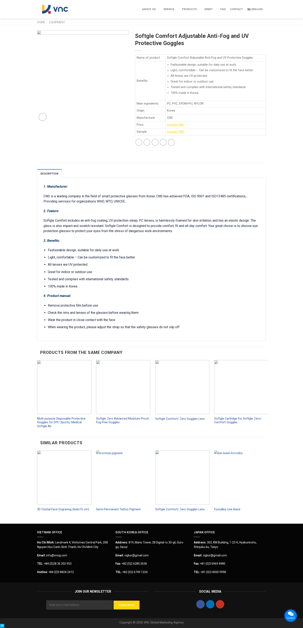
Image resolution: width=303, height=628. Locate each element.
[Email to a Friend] (155, 142)
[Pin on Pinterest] (163, 142)
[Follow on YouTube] (220, 604)
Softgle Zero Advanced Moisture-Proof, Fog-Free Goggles (122, 420)
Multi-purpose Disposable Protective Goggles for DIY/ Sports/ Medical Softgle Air (61, 422)
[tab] (49, 173)
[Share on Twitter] (146, 142)
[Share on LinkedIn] (171, 142)
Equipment (57, 22)
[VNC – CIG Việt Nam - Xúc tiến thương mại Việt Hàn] (57, 9)
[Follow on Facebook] (200, 604)
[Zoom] (43, 117)
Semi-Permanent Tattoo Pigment (118, 509)
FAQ (222, 9)
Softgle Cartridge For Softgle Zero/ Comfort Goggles (237, 420)
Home (41, 22)
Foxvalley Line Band (227, 509)
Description (49, 173)
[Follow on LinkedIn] (210, 604)
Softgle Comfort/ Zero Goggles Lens (180, 419)
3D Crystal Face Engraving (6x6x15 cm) (63, 509)
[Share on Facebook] (138, 142)
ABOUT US (149, 9)
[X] (2, 625)
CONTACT (236, 9)
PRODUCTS (189, 9)
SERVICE (168, 9)
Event (208, 9)
